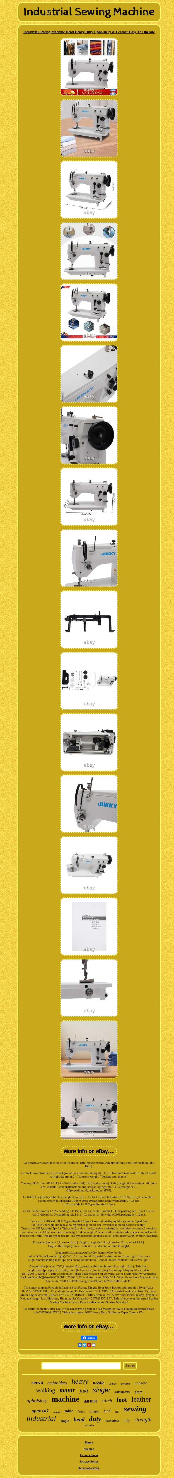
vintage (112, 1383)
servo (37, 1382)
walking (45, 1390)
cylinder (89, 1425)
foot (121, 1399)
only (127, 1421)
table (69, 1411)
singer (102, 1390)
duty (95, 1419)
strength (143, 1420)
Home (89, 1442)
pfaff (138, 1392)
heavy (80, 1381)
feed (107, 1411)
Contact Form (89, 1455)
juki (84, 1390)
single (64, 1421)
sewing (135, 1408)
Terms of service (88, 1468)
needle (98, 1382)
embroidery (57, 1382)
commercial (122, 1392)
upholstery (37, 1400)
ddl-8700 (90, 1401)
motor (67, 1390)
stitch (107, 1400)
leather (141, 1399)
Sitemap (89, 1448)
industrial (41, 1418)
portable (125, 1383)
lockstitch (112, 1421)
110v (117, 1412)
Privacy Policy (89, 1461)
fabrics (81, 1411)
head (79, 1420)
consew (141, 1383)
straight (94, 1411)
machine (65, 1399)
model (56, 1412)
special (40, 1411)
